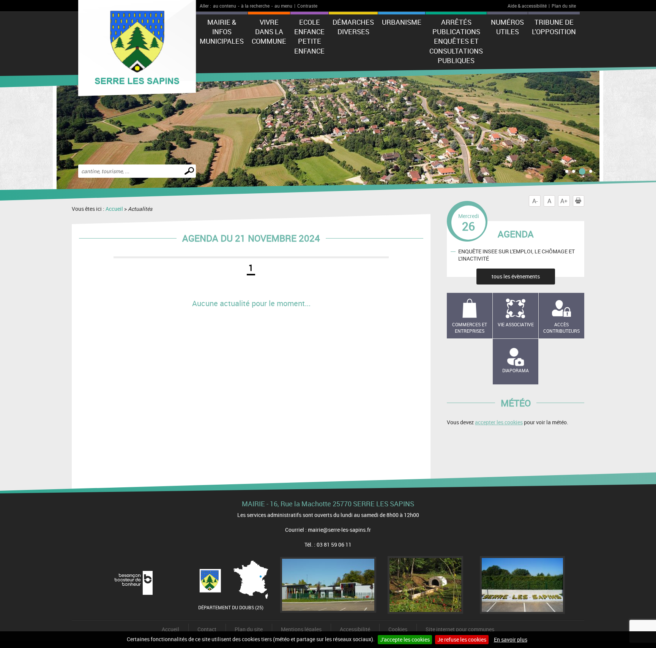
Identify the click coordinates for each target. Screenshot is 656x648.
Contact (206, 629)
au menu (283, 6)
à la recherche (255, 6)
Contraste (307, 6)
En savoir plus (510, 639)
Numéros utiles (507, 26)
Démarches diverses (353, 26)
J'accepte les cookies (405, 639)
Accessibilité (355, 629)
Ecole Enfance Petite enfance (309, 36)
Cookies (397, 629)
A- (535, 201)
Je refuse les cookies (461, 639)
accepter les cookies (499, 422)
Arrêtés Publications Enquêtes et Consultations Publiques (456, 41)
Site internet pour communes (460, 629)
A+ (564, 201)
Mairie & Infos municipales (222, 31)
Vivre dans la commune (269, 31)
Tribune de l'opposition (554, 26)
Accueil (114, 208)
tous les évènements (516, 276)
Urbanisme (401, 22)
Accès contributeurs (561, 327)
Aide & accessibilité (527, 6)
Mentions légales (301, 629)
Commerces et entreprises (469, 327)
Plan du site (564, 6)
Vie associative (516, 324)
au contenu (224, 6)
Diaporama (515, 370)
